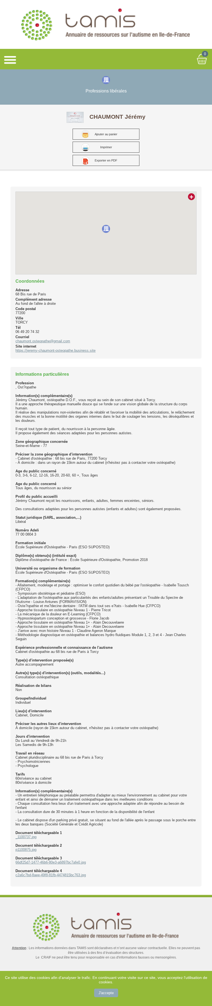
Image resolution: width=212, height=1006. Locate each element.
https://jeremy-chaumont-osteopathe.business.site (55, 350)
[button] (106, 229)
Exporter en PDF (106, 160)
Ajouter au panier (106, 134)
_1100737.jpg (25, 837)
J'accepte (106, 993)
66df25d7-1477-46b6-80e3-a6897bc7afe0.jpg (50, 862)
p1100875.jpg (25, 850)
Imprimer (106, 147)
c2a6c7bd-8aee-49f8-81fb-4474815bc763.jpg (50, 875)
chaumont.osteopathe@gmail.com (42, 341)
